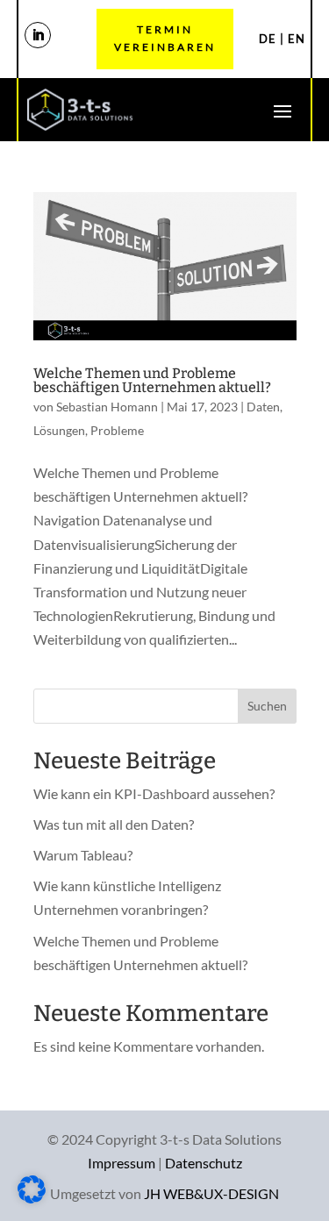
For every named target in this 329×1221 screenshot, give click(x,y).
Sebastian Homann (107, 406)
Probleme (117, 430)
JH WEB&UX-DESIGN (211, 1193)
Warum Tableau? (82, 854)
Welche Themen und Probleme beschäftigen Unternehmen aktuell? (152, 380)
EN (296, 39)
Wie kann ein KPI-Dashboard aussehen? (154, 793)
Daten (263, 406)
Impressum (121, 1162)
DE (267, 39)
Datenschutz (203, 1162)
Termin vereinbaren (165, 38)
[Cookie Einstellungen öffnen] (32, 1197)
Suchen (267, 705)
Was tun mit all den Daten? (113, 824)
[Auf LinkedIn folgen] (38, 35)
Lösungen (59, 430)
